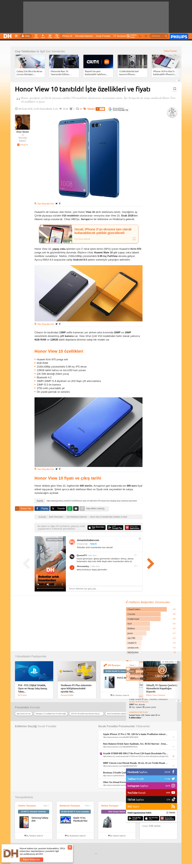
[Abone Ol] (22, 145)
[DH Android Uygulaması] (135, 818)
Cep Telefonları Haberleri (76, 517)
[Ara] (166, 36)
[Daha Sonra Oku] (174, 88)
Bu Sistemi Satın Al (118, 836)
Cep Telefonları (25, 51)
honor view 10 (151, 715)
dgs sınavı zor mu (24, 714)
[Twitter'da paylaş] (57, 203)
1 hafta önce (95, 566)
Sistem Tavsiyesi (109, 805)
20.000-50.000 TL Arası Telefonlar (119, 671)
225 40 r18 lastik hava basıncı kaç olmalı (87, 714)
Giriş (27, 36)
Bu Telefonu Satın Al (120, 695)
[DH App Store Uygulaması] (151, 818)
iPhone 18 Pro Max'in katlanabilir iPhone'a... (164, 73)
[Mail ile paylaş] (76, 508)
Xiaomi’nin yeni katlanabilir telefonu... (96, 73)
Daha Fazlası (170, 51)
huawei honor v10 (136, 715)
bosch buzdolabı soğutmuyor (118, 714)
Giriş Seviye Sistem (116, 812)
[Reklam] (179, 36)
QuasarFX (82, 555)
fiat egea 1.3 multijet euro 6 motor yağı (51, 714)
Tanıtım (172, 812)
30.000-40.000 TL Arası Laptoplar (75, 812)
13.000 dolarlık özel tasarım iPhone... (129, 73)
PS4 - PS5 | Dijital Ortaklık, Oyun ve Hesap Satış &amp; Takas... (32, 688)
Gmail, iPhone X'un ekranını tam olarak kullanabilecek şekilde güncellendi (103, 231)
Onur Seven (22, 132)
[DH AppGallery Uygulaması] (167, 818)
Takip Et (93, 544)
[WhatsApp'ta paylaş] (69, 508)
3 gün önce (92, 555)
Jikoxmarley (83, 566)
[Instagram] (72, 542)
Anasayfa (42, 517)
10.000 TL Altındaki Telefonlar (33, 812)
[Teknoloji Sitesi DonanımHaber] (8, 35)
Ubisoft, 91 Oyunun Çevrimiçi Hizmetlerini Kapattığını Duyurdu (161, 688)
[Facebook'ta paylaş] (59, 203)
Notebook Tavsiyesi (70, 805)
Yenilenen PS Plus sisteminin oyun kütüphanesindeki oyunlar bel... (76, 688)
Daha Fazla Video (55, 539)
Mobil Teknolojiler (56, 517)
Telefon (91, 109)
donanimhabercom (88, 540)
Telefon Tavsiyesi (27, 805)
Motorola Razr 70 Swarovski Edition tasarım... (60, 73)
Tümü (131, 665)
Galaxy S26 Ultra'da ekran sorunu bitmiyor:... (29, 73)
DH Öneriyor (114, 665)
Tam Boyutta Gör (45, 203)
